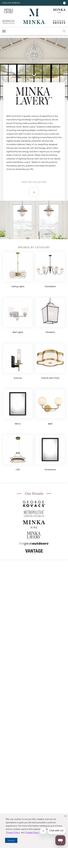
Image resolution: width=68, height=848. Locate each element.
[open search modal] (64, 30)
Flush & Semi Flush (50, 377)
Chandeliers (50, 286)
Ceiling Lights (17, 286)
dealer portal (11, 2)
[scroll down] (34, 75)
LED (18, 469)
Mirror (18, 423)
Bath (50, 423)
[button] (65, 816)
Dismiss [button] (11, 840)
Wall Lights (17, 332)
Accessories (50, 469)
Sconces (18, 377)
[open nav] (4, 31)
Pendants (50, 332)
